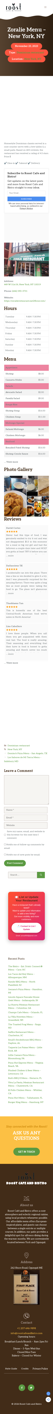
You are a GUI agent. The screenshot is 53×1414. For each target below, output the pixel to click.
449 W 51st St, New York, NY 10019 (22, 284)
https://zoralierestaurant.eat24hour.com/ (25, 301)
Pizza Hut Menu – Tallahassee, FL (25, 1098)
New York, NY (32, 59)
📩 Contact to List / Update (26, 927)
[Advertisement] (26, 114)
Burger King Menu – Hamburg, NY (25, 1102)
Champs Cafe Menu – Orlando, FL (25, 1012)
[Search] (41, 875)
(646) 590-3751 (19, 291)
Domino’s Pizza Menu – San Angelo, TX (27, 753)
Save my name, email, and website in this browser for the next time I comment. (26, 834)
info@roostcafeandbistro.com (26, 1333)
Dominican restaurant (30, 52)
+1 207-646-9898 (26, 1328)
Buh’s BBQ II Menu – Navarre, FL (25, 1078)
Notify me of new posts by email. (23, 854)
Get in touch (26, 1151)
